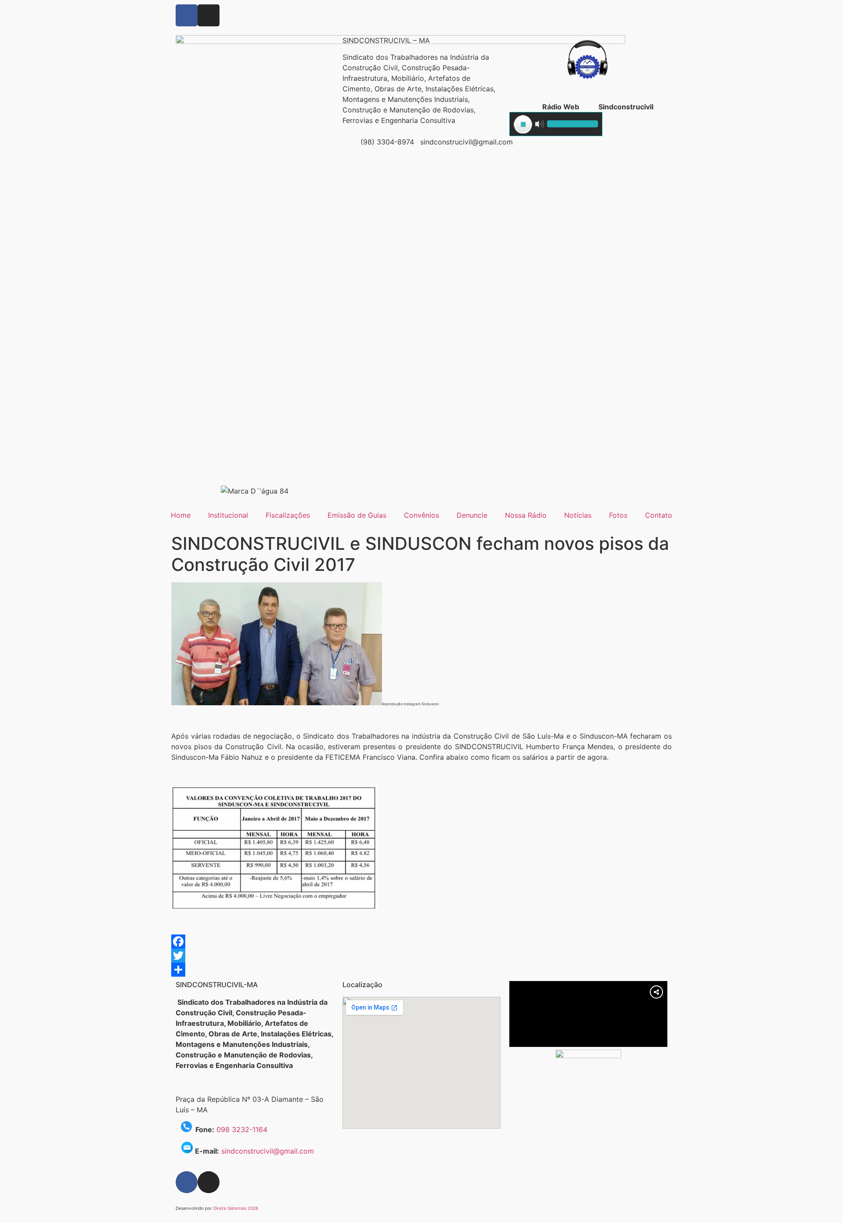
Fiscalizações (288, 515)
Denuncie (472, 515)
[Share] (421, 970)
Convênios (421, 515)
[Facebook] (187, 15)
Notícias (577, 515)
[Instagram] (209, 15)
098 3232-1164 (241, 1129)
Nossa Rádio (526, 515)
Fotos (618, 515)
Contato (658, 515)
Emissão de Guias (357, 515)
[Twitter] (421, 956)
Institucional (228, 515)
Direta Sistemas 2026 (235, 1208)
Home (181, 515)
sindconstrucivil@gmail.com (267, 1151)
